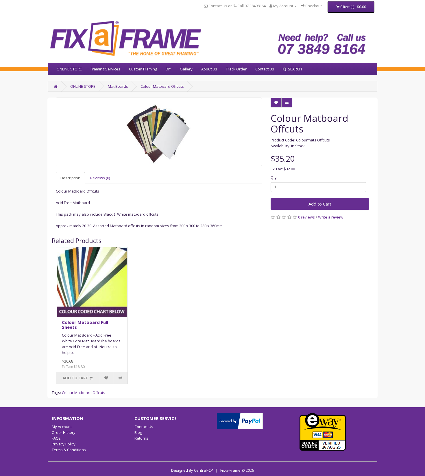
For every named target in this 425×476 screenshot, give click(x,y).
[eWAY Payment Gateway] (323, 431)
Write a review (330, 217)
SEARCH (294, 69)
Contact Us (264, 69)
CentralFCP (203, 470)
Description (70, 177)
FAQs (56, 438)
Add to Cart (319, 204)
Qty (273, 177)
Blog (138, 432)
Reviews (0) (100, 177)
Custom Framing (143, 69)
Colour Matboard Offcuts (162, 86)
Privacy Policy (63, 444)
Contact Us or (220, 5)
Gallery (186, 69)
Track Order (236, 69)
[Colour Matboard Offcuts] (159, 132)
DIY (168, 69)
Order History (63, 432)
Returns (141, 438)
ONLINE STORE (69, 69)
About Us (209, 69)
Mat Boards (118, 86)
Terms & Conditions (69, 449)
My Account (62, 426)
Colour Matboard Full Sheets (85, 324)
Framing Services (105, 69)
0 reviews (306, 217)
